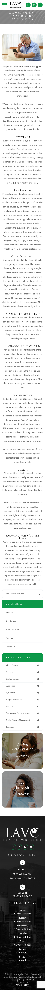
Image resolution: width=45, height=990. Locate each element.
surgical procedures (14, 699)
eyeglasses (10, 685)
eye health (10, 692)
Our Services (11, 621)
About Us (9, 612)
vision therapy (12, 665)
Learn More (22, 755)
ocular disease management (18, 720)
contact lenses (12, 679)
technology (10, 727)
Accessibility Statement (30, 977)
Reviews (9, 638)
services (9, 672)
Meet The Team (12, 629)
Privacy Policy (17, 979)
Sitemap (30, 979)
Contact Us (10, 646)
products (9, 706)
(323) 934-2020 (22, 896)
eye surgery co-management (18, 713)
